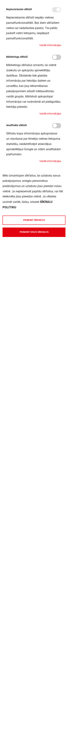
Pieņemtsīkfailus (34, 220)
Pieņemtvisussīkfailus (34, 232)
